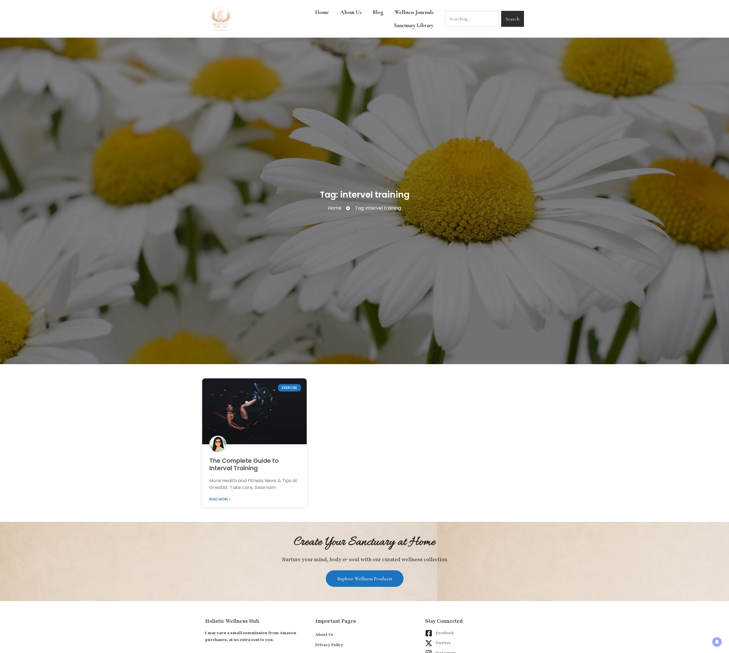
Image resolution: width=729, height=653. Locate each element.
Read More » (220, 499)
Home (322, 12)
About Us (350, 12)
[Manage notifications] (717, 641)
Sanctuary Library (413, 25)
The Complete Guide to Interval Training (244, 464)
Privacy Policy (329, 645)
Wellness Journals (414, 12)
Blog (378, 12)
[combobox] (472, 19)
